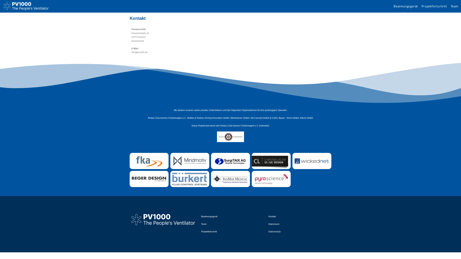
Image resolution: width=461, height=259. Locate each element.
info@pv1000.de (139, 52)
